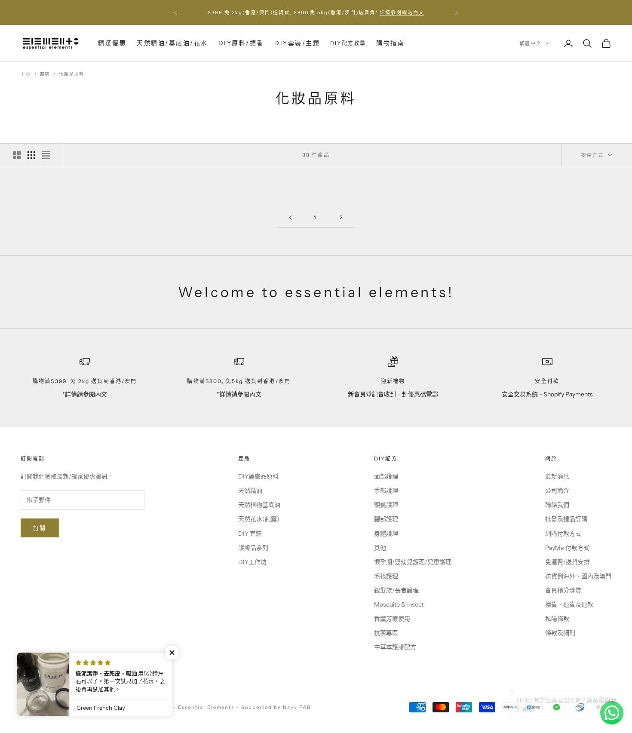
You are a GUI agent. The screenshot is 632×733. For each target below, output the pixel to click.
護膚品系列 (253, 548)
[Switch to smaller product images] (31, 155)
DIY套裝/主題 (297, 43)
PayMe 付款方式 (567, 548)
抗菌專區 (386, 633)
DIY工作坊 (252, 562)
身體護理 (386, 533)
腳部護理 (386, 519)
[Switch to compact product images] (46, 155)
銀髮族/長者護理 (396, 590)
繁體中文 (530, 43)
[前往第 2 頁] (290, 217)
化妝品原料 (71, 74)
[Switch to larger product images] (17, 155)
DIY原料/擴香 (241, 43)
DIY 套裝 (250, 533)
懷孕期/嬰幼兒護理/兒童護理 (412, 562)
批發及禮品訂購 (566, 519)
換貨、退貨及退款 (569, 604)
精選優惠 (112, 43)
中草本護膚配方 (395, 647)
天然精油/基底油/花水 (172, 43)
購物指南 (390, 43)
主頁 (26, 74)
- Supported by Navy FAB (273, 707)
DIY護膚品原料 (258, 476)
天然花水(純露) (258, 519)
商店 (45, 74)
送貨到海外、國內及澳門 (578, 576)
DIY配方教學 (348, 43)
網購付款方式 (563, 533)
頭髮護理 (386, 505)
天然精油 (250, 490)
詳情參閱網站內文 (402, 12)
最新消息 (557, 476)
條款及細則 (560, 633)
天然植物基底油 (259, 505)
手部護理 (386, 490)
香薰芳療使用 (392, 619)
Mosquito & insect (398, 604)
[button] (172, 652)
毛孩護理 (386, 576)
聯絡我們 (557, 505)
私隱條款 (557, 619)
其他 (380, 548)
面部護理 (386, 476)
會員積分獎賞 (563, 590)
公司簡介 (557, 490)
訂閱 (39, 527)
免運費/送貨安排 (567, 562)
